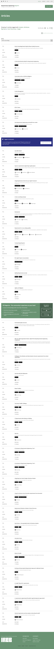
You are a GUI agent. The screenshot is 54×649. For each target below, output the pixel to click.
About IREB (25, 638)
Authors (48, 1)
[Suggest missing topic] (5, 1)
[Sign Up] (1, 1)
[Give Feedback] (3, 1)
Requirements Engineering (10, 6)
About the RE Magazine (27, 640)
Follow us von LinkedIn (46, 309)
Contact (24, 641)
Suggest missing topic (46, 142)
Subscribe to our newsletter (46, 314)
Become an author (36, 641)
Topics (49, 6)
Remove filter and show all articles (48, 33)
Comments (43, 1)
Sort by (2, 38)
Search (51, 1)
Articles (39, 1)
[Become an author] (7, 1)
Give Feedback (35, 638)
